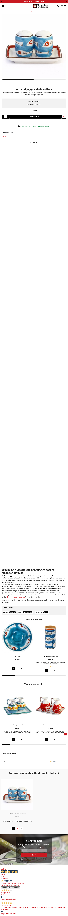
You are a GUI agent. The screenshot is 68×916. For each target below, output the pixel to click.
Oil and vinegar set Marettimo (50, 725)
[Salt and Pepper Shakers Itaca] (17, 794)
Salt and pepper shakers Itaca (17, 813)
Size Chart (6, 137)
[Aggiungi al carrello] (13, 668)
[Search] (7, 6)
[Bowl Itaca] (17, 637)
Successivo (15, 888)
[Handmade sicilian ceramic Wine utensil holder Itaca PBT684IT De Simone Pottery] (50, 637)
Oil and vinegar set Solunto (17, 725)
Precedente (6, 888)
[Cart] (65, 6)
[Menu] (3, 6)
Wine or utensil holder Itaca (50, 656)
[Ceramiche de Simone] (40, 6)
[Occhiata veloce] (21, 668)
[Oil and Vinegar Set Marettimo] (51, 706)
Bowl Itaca (18, 656)
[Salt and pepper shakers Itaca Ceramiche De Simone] (34, 46)
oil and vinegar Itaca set (15, 597)
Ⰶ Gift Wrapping (34, 104)
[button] (1, 1)
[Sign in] (58, 6)
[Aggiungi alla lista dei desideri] (17, 668)
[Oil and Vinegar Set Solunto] (17, 706)
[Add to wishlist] (64, 117)
